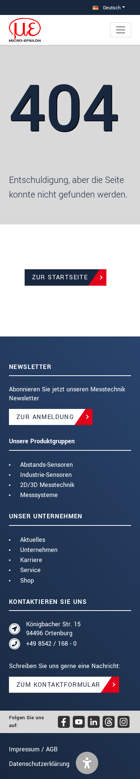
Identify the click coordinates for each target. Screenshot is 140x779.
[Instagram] (124, 722)
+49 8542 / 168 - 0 (51, 643)
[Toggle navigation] (120, 29)
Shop (27, 580)
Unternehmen (38, 550)
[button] (87, 763)
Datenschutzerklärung (39, 764)
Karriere (31, 560)
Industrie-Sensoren (46, 475)
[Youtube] (79, 722)
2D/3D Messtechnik (47, 485)
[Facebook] (64, 722)
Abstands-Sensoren (46, 465)
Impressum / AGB (33, 749)
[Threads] (109, 722)
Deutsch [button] (111, 7)
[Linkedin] (94, 722)
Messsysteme (39, 495)
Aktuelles (32, 540)
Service (30, 570)
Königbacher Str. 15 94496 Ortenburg (53, 628)
